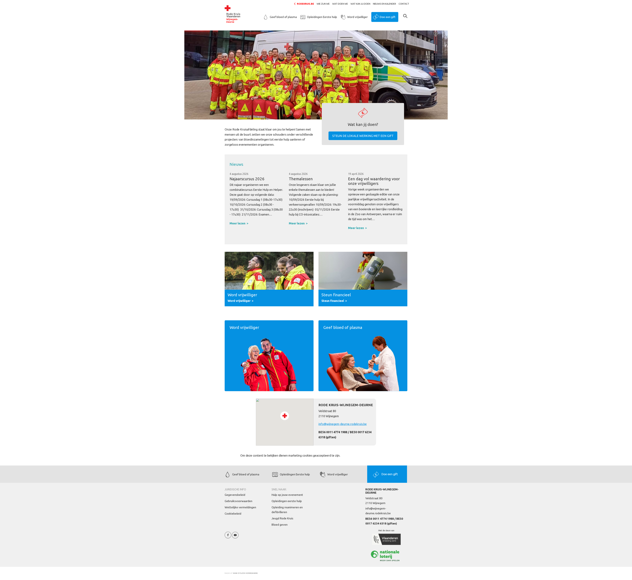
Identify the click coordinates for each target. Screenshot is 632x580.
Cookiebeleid (233, 513)
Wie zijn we (323, 3)
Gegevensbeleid (235, 494)
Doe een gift (387, 16)
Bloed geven (280, 524)
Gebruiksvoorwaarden (238, 501)
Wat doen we (340, 3)
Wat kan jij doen (360, 3)
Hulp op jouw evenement (287, 494)
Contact (404, 3)
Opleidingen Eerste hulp (322, 16)
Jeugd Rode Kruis (282, 518)
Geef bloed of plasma (283, 16)
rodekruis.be (305, 3)
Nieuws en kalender (384, 3)
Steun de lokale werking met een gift (363, 135)
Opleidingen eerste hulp (287, 501)
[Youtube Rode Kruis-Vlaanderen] (235, 536)
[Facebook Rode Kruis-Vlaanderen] (228, 536)
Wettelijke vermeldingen (240, 507)
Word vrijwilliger (357, 16)
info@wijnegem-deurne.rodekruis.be (342, 424)
